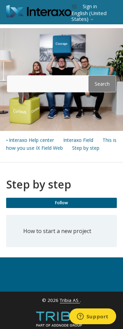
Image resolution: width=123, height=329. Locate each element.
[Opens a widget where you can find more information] (92, 317)
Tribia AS (70, 300)
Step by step (85, 148)
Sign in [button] (90, 6)
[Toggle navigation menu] (74, 6)
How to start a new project (57, 231)
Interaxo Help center (31, 140)
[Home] (38, 15)
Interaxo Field (78, 140)
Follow (61, 203)
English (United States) (89, 16)
